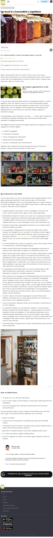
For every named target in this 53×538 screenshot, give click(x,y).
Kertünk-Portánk (8, 7)
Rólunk (4, 499)
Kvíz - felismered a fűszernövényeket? (16, 464)
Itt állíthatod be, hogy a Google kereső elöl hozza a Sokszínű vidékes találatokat (28, 474)
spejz (22, 4)
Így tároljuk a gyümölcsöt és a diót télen (35, 88)
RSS (3, 494)
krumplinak (19, 236)
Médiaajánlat (6, 510)
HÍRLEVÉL (5, 497)
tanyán (32, 116)
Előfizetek (44, 1)
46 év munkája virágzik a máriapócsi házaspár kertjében (20, 454)
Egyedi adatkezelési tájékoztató (10, 508)
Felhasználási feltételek (9, 505)
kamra (16, 4)
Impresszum (5, 502)
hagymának (27, 236)
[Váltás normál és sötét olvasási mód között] (38, 1)
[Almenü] (8, 1)
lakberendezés (30, 4)
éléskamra (9, 4)
